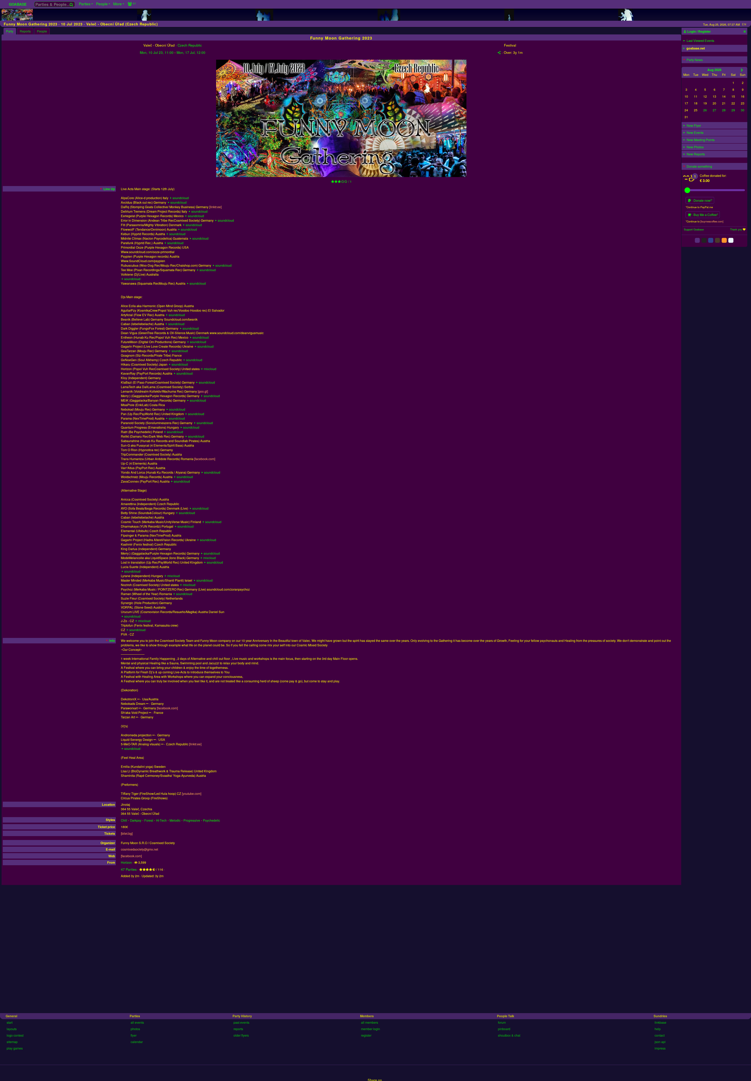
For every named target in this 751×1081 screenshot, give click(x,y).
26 (705, 110)
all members (369, 1022)
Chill (124, 820)
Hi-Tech (161, 820)
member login (370, 1029)
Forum (502, 1022)
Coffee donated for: (713, 175)
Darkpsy (135, 820)
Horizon (126, 862)
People (42, 31)
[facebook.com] (204, 459)
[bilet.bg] (127, 833)
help (658, 1029)
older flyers (241, 1035)
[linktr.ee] (215, 207)
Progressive (191, 820)
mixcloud (210, 369)
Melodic (175, 820)
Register (366, 1035)
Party (9, 31)
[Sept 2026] (741, 69)
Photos (135, 1029)
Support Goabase (694, 229)
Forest (148, 820)
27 (714, 110)
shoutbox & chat (509, 1035)
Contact (660, 1035)
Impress (660, 1048)
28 (724, 110)
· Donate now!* (701, 200)
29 (733, 110)
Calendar (137, 1042)
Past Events (241, 1022)
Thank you (736, 229)
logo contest (15, 1035)
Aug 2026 (714, 69)
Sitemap (12, 1042)
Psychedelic (211, 820)
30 (742, 110)
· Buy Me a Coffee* (704, 214)
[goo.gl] (203, 391)
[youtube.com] (191, 793)
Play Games (15, 1048)
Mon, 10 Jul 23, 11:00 (156, 52)
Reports (25, 31)
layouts (12, 1029)
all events (137, 1022)
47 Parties (129, 869)
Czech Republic (190, 45)
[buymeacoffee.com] (711, 221)
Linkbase (660, 1022)
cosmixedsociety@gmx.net (139, 849)
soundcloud (180, 198)
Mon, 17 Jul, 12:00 (191, 52)
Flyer (134, 1035)
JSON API (660, 1042)
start (10, 1022)
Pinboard (504, 1029)
